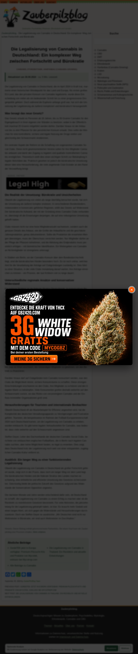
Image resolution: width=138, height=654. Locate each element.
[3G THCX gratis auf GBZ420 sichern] (69, 327)
